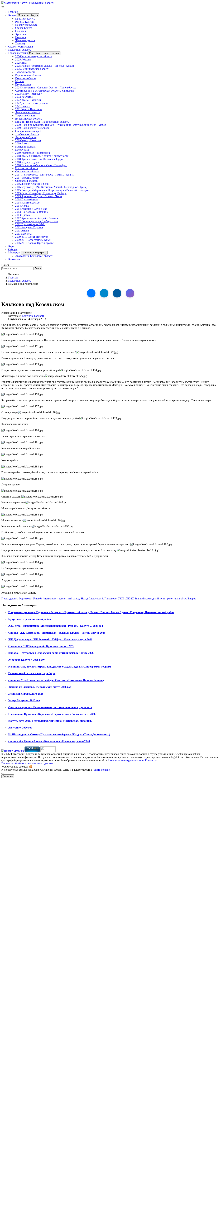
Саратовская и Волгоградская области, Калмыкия (44, 90)
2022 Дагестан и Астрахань (31, 103)
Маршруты (14, 252)
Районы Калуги (24, 21)
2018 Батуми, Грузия (27, 162)
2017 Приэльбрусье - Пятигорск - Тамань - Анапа (44, 174)
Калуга (12, 15)
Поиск (5, 264)
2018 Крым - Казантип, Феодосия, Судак (39, 159)
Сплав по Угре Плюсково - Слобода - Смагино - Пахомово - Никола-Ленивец (56, 680)
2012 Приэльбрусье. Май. (30, 224)
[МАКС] (130, 293)
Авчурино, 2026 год (20, 727)
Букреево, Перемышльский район (29, 619)
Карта (11, 246)
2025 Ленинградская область (32, 68)
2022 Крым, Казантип (28, 99)
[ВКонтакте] (91, 293)
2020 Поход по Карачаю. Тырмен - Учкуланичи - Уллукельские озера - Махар (60, 124)
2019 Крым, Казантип (28, 140)
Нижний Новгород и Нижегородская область (42, 121)
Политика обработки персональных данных (27, 763)
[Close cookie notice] (2, 773)
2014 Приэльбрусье (26, 199)
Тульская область (25, 71)
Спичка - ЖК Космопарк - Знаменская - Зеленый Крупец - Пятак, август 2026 (56, 632)
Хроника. (20, 34)
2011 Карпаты (23, 233)
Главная (13, 11)
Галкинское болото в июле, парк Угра (31, 673)
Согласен (8, 776)
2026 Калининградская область (33, 56)
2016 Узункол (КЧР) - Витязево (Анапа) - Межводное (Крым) (51, 187)
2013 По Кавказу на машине (32, 211)
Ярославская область (27, 112)
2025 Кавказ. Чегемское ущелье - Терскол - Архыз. (44, 65)
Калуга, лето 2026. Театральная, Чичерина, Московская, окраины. (50, 720)
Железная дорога (25, 40)
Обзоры (12, 249)
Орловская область (26, 180)
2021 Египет (22, 106)
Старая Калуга (23, 27)
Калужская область (19, 49)
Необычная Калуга (26, 24)
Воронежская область (28, 75)
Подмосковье (23, 84)
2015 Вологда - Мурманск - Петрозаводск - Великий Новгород (52, 190)
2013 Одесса (22, 215)
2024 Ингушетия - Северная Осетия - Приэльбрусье (45, 87)
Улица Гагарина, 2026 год (24, 700)
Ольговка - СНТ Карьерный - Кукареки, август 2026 (41, 646)
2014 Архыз (22, 205)
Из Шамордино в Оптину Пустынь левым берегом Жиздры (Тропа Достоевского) (59, 734)
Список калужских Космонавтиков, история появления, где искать (50, 707)
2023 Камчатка (24, 96)
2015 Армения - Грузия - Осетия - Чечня (38, 196)
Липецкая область (25, 137)
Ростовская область (26, 168)
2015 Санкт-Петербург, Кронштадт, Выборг (40, 193)
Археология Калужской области (34, 255)
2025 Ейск (21, 62)
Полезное (20, 37)
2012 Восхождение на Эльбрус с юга (36, 221)
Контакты (14, 259)
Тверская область (25, 115)
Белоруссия (22, 149)
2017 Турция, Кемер (27, 177)
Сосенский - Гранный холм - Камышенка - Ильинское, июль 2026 (49, 741)
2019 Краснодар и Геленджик (32, 152)
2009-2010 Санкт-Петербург (31, 236)
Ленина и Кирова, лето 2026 (25, 693)
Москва (19, 81)
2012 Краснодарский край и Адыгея (36, 218)
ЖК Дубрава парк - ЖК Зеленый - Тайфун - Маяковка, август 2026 (50, 639)
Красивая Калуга (25, 18)
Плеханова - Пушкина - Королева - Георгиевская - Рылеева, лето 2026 (51, 714)
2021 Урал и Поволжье (28, 109)
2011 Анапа (22, 230)
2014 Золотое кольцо (27, 202)
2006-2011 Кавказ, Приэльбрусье (34, 243)
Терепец (20, 43)
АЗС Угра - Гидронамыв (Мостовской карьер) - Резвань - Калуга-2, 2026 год (55, 625)
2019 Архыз (22, 143)
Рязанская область (25, 78)
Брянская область (25, 146)
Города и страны (18, 52)
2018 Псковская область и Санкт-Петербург (41, 165)
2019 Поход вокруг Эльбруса (32, 127)
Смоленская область (27, 171)
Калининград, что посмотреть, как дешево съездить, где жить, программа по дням (59, 666)
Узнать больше (101, 769)
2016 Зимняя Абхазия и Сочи (32, 183)
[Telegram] (104, 293)
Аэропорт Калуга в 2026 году (26, 659)
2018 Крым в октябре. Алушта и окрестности (42, 155)
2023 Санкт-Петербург (28, 93)
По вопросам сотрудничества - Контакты (132, 760)
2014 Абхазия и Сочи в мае (31, 208)
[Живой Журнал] (117, 293)
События (20, 31)
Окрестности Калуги (20, 46)
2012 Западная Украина (29, 227)
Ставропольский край (28, 131)
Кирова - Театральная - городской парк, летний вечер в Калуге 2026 (51, 652)
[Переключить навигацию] (2, 6)
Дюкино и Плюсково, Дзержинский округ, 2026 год (39, 686)
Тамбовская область (27, 134)
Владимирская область (28, 118)
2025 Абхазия (23, 59)
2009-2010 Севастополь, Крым (33, 239)
